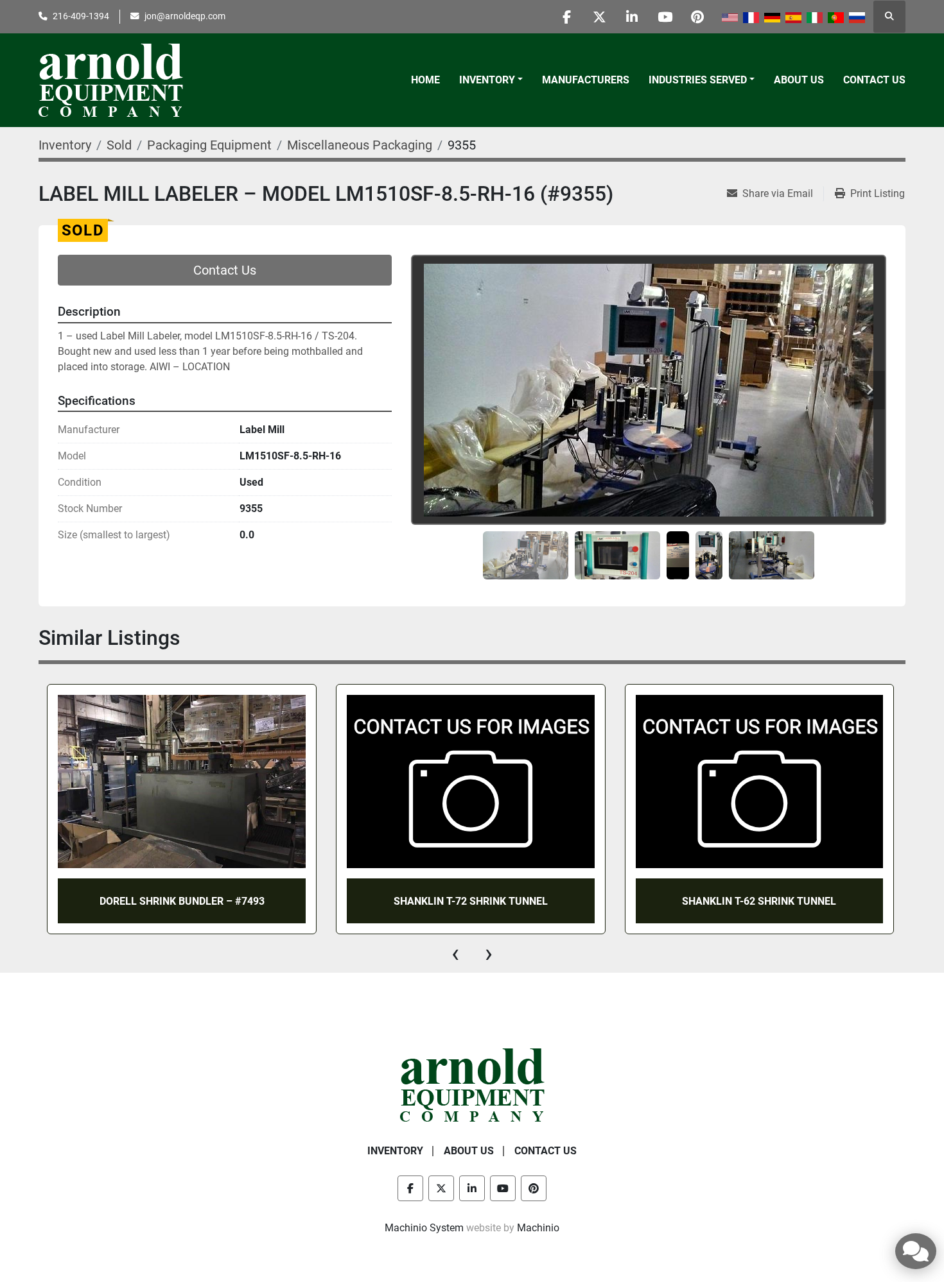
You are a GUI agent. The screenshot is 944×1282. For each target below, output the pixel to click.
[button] (491, 80)
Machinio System (424, 1228)
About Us (799, 80)
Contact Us (874, 80)
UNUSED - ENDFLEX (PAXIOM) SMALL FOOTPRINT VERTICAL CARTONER (759, 901)
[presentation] (455, 953)
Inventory (487, 80)
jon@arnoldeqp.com (184, 16)
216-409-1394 (81, 16)
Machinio (538, 1228)
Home (425, 80)
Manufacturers (585, 80)
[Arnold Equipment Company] (472, 1085)
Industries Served (698, 80)
